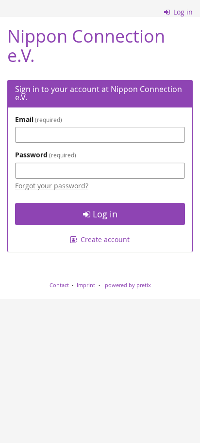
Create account (104, 239)
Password (44, 154)
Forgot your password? (51, 185)
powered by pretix (128, 285)
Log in (182, 11)
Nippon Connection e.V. (86, 45)
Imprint (86, 285)
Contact (59, 285)
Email (37, 119)
